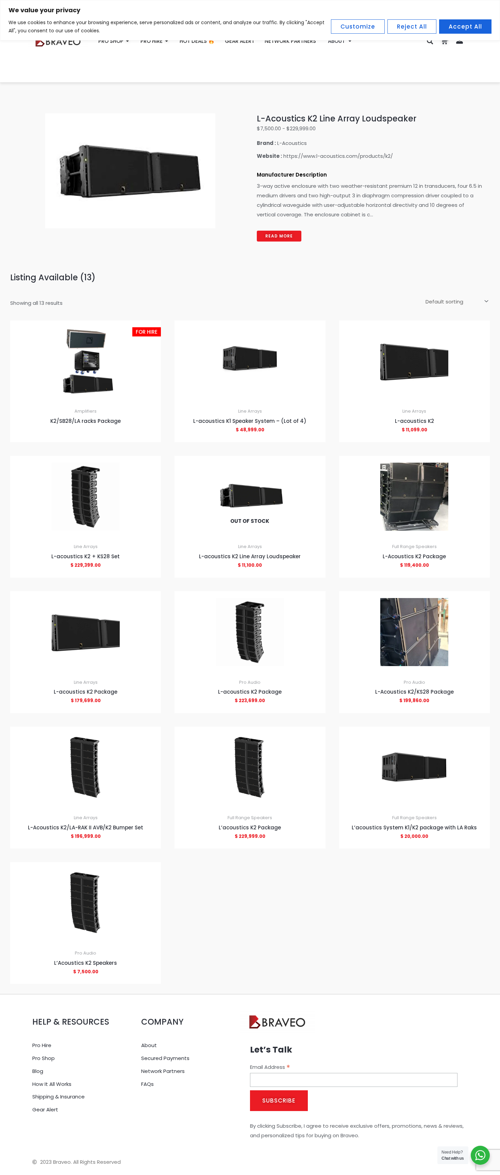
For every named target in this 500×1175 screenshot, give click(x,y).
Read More (279, 236)
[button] (430, 41)
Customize (357, 26)
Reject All (412, 26)
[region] (250, 20)
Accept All (465, 26)
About (336, 41)
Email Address (270, 1067)
